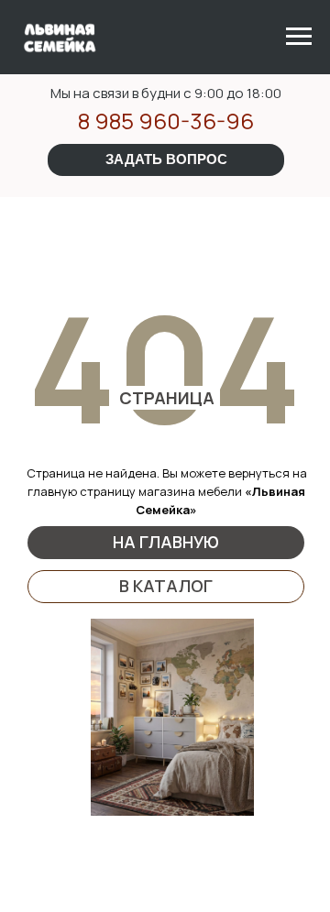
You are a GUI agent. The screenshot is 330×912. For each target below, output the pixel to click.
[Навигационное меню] (299, 36)
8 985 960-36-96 (166, 120)
